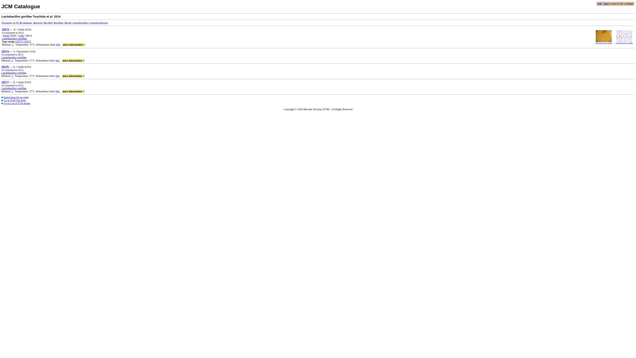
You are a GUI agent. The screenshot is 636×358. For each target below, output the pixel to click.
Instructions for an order (16, 97)
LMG (22, 35)
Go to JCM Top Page (15, 100)
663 (58, 44)
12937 (26, 41)
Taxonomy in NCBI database (16, 22)
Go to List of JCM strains (17, 103)
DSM (6, 35)
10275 (19, 41)
